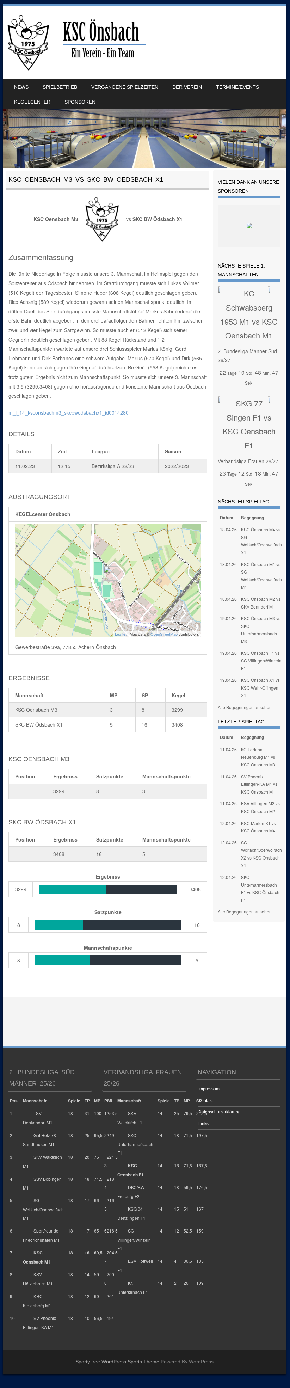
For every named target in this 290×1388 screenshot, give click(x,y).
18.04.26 (228, 529)
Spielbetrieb (60, 87)
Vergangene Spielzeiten (124, 87)
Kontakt (205, 1100)
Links (203, 1123)
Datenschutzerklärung (219, 1111)
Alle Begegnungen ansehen (245, 707)
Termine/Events (237, 87)
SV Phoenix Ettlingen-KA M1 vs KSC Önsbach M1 (259, 784)
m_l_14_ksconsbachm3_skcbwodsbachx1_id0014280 (68, 412)
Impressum (209, 1089)
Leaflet (121, 634)
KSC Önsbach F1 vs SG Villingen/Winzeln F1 (261, 660)
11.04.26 (228, 749)
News (21, 87)
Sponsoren (79, 102)
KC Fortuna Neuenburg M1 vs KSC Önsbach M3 (258, 757)
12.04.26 (228, 823)
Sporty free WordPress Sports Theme (117, 1361)
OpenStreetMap (164, 634)
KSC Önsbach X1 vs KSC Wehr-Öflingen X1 (260, 687)
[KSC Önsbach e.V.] (75, 42)
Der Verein (187, 87)
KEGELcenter (32, 102)
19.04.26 (228, 618)
